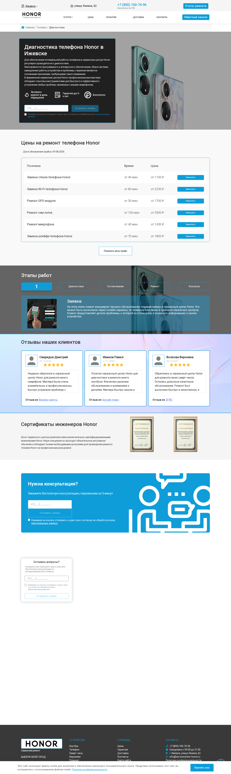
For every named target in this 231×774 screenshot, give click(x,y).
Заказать (191, 177)
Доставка (138, 17)
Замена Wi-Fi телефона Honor (47, 189)
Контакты (162, 17)
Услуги (67, 17)
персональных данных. (44, 523)
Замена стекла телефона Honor (49, 177)
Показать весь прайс (115, 251)
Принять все (202, 767)
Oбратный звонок (195, 17)
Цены (91, 17)
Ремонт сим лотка (39, 212)
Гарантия (111, 17)
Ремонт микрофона (40, 224)
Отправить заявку (85, 108)
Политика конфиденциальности (89, 769)
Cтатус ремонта (195, 6)
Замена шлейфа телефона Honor (49, 236)
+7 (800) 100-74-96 (132, 4)
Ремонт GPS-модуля (41, 200)
